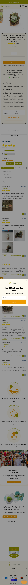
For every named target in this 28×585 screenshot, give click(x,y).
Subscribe (14, 302)
